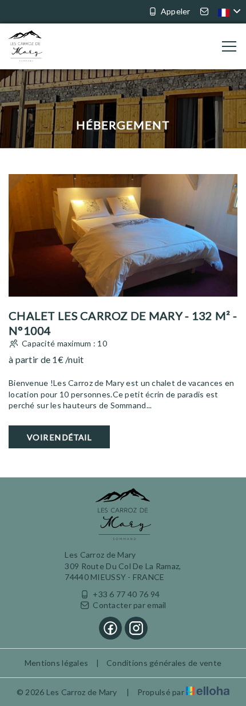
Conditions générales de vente (163, 663)
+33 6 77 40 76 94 (126, 594)
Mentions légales (56, 663)
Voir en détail (59, 437)
